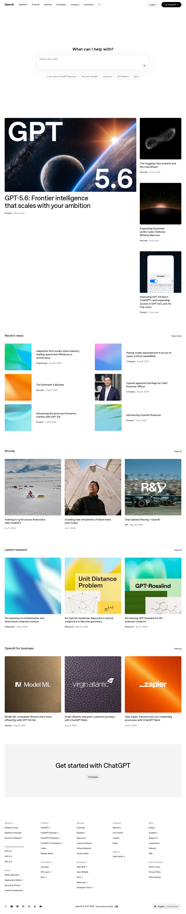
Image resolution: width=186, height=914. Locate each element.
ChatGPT (46, 828)
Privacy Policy (155, 872)
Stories (152, 828)
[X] (6, 906)
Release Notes (47, 853)
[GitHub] (23, 906)
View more (176, 336)
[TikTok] (35, 906)
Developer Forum (85, 887)
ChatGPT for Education (51, 843)
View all (177, 451)
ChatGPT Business (50, 833)
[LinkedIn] (17, 906)
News (115, 843)
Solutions (81, 833)
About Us (117, 828)
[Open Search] (99, 5)
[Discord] (41, 906)
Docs (44, 877)
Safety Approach (12, 875)
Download (93, 777)
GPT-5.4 (8, 862)
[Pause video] (131, 122)
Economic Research (13, 838)
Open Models (82, 872)
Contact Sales (83, 853)
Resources (81, 838)
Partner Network (84, 848)
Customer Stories (84, 843)
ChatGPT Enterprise (50, 838)
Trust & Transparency (14, 890)
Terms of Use (154, 867)
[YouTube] (11, 906)
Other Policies (155, 877)
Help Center (119, 856)
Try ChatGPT (172, 5)
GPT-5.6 (8, 851)
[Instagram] (29, 906)
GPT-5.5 (8, 856)
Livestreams (154, 843)
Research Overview (13, 833)
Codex (43, 848)
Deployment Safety (14, 880)
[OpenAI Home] (9, 4)
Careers (116, 838)
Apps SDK (82, 867)
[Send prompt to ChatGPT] (144, 65)
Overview (45, 867)
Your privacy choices (104, 906)
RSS (150, 853)
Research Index (11, 828)
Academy (153, 833)
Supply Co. (153, 838)
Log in (152, 4)
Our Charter (118, 833)
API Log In (46, 872)
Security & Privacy (12, 885)
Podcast (152, 848)
